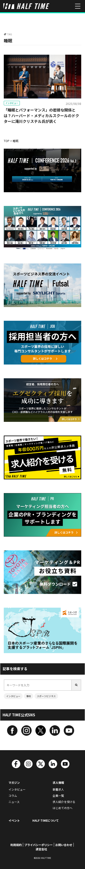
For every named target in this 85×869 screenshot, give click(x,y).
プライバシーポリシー (38, 845)
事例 (28, 696)
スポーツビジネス (46, 696)
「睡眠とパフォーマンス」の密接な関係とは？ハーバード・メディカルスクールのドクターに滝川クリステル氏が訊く (41, 115)
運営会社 (41, 849)
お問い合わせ (63, 845)
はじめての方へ (62, 808)
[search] (76, 685)
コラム (12, 795)
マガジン (14, 782)
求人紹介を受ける (64, 802)
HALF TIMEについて (45, 820)
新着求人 (58, 789)
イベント (14, 820)
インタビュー (11, 103)
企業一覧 (58, 795)
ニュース (14, 802)
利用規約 (16, 845)
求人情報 (58, 782)
